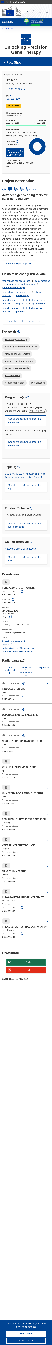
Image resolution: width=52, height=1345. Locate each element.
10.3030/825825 (13, 99)
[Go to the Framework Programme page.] (26, 39)
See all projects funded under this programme (24, 420)
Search (40, 12)
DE (4, 188)
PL (35, 188)
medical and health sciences (16, 281)
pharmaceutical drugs (13, 287)
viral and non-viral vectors (17, 354)
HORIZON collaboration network (20, 651)
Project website (15, 89)
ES (16, 188)
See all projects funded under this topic (24, 487)
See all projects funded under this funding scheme (24, 525)
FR (22, 188)
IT (28, 188)
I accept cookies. (26, 1333)
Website (9, 644)
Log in (27, 12)
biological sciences (32, 300)
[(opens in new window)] (11, 11)
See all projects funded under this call (24, 559)
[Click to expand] (47, 684)
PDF (28, 970)
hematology (22, 295)
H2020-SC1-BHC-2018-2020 (19, 549)
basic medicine (42, 281)
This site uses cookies (17, 1323)
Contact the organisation (16, 641)
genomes (20, 311)
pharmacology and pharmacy (21, 284)
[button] (34, 12)
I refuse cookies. (26, 1340)
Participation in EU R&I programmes (21, 648)
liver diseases (38, 383)
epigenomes (38, 303)
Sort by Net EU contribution (26, 670)
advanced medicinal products (19, 361)
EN (10, 188)
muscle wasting (12, 375)
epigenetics (21, 303)
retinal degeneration (14, 383)
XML (28, 962)
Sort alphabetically (10, 669)
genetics (6, 303)
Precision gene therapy (16, 339)
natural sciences (10, 300)
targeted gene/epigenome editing (21, 347)
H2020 (9, 28)
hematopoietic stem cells (17, 368)
